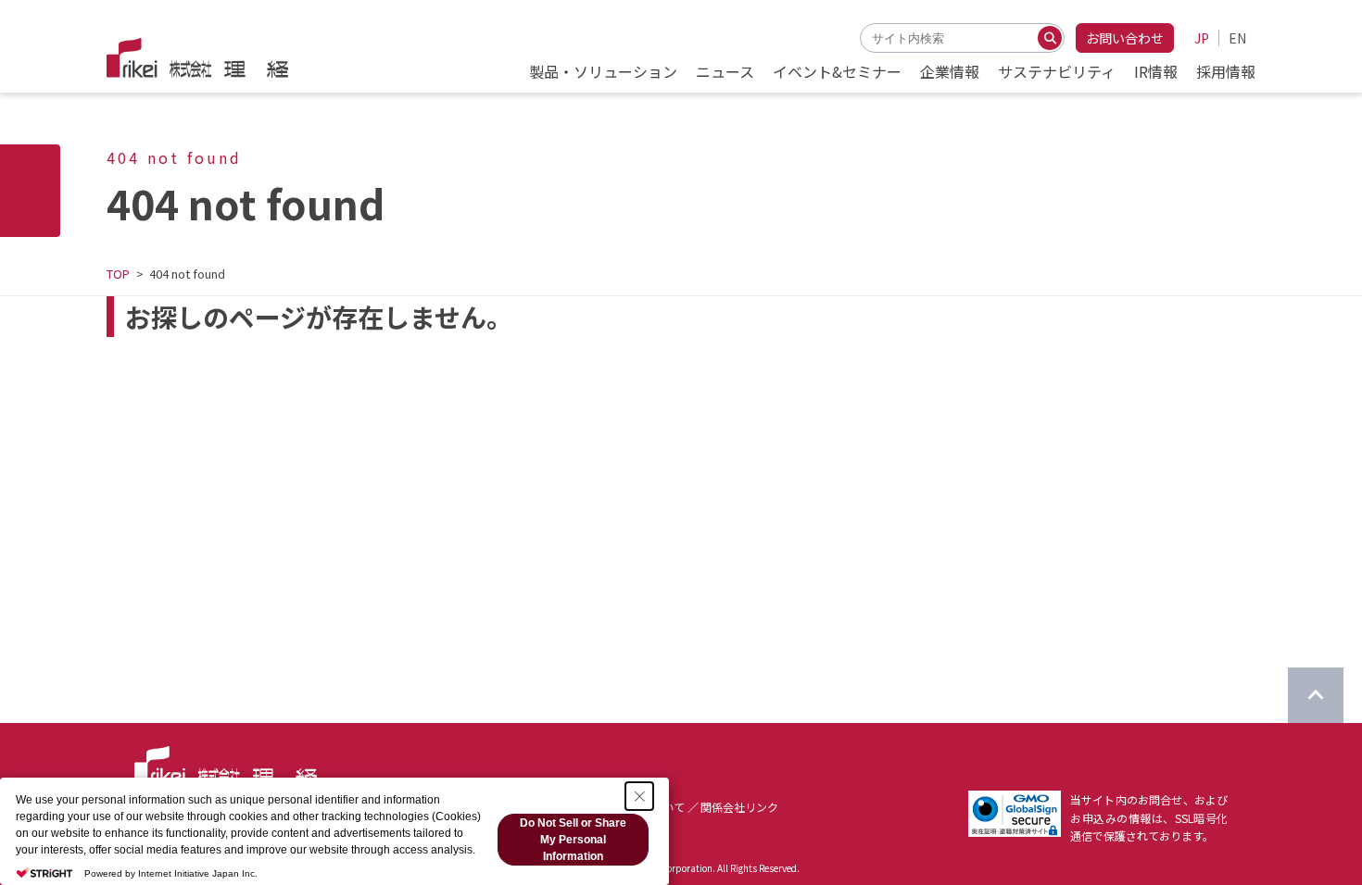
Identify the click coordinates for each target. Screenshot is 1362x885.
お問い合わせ (1125, 38)
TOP (118, 273)
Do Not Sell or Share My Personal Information (573, 839)
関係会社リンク (739, 807)
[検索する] (1050, 38)
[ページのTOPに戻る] (1315, 695)
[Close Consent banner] (639, 796)
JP (1201, 38)
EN (1237, 38)
